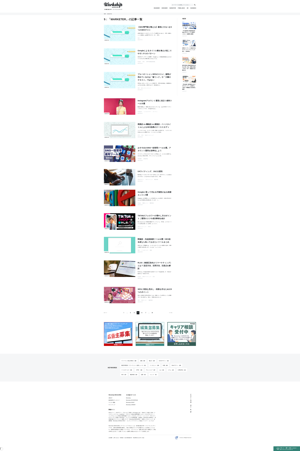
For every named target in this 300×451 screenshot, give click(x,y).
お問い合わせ (116, 437)
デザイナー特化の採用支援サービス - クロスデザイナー (139, 414)
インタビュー (154, 365)
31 (152, 313)
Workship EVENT (130, 402)
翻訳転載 (133, 374)
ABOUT (110, 398)
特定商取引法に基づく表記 (138, 437)
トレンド (153, 374)
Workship (128, 398)
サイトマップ (112, 404)
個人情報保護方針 (128, 437)
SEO (123, 374)
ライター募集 (112, 402)
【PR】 (139, 370)
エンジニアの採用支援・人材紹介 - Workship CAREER (139, 417)
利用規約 (122, 437)
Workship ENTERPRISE (132, 400)
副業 (143, 374)
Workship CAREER (130, 404)
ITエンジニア (150, 370)
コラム (171, 370)
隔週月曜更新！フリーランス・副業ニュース (133, 365)
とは (161, 370)
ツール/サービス (126, 370)
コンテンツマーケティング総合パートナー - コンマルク (140, 420)
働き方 (152, 360)
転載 (165, 365)
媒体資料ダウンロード (114, 400)
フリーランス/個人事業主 (128, 360)
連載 (142, 360)
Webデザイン (176, 365)
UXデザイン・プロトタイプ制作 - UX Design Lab (128, 412)
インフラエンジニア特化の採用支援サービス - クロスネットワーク (125, 415)
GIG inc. (182, 437)
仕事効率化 (182, 370)
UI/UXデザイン (164, 360)
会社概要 (110, 437)
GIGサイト (111, 412)
